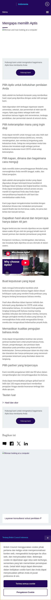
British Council (8, 4)
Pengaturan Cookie (25, 592)
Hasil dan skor (11, 402)
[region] (25, 571)
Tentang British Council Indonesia (15, 537)
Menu (5, 12)
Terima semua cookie (25, 584)
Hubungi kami (25, 72)
